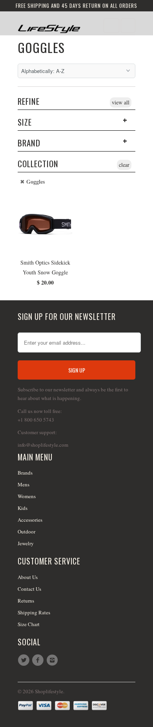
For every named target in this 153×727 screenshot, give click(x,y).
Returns (26, 600)
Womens (27, 496)
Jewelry (26, 543)
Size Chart (29, 624)
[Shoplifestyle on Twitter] (25, 660)
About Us (28, 577)
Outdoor (26, 531)
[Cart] (128, 25)
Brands (25, 472)
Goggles (41, 47)
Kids (22, 507)
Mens (23, 484)
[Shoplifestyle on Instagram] (53, 660)
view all (120, 102)
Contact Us (29, 588)
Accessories (30, 519)
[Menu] (111, 25)
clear (124, 164)
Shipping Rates (34, 612)
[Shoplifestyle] (49, 26)
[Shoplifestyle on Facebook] (39, 660)
